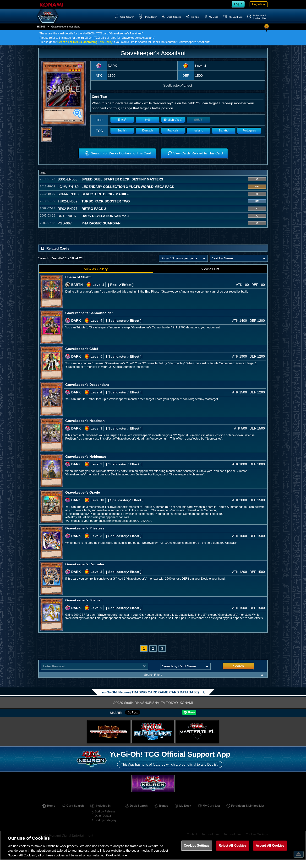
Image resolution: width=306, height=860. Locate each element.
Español (224, 130)
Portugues (249, 130)
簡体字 (198, 119)
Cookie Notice (116, 855)
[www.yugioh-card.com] (108, 731)
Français (173, 130)
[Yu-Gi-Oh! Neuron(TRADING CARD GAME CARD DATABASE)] (48, 16)
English (122, 130)
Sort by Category (105, 820)
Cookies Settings (196, 845)
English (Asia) (173, 119)
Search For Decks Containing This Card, (84, 42)
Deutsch (147, 130)
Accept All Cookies (270, 845)
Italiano (198, 130)
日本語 (122, 119)
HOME (41, 26)
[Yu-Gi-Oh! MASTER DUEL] (197, 731)
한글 (148, 119)
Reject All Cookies (232, 845)
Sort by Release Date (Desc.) (105, 813)
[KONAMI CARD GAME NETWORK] (153, 783)
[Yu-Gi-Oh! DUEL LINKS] (153, 731)
